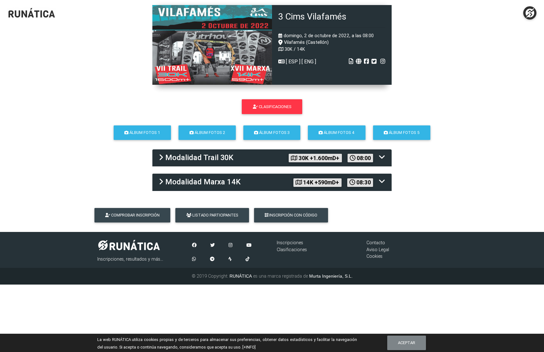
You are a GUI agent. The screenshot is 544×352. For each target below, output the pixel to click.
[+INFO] (249, 347)
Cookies (374, 256)
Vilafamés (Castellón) (306, 42)
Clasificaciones (292, 249)
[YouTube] (249, 245)
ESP (293, 61)
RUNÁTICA (241, 276)
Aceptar (406, 342)
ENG (309, 61)
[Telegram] (212, 259)
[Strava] (230, 259)
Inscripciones (290, 242)
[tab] (272, 158)
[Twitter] (212, 245)
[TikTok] (248, 259)
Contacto (375, 242)
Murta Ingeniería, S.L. (331, 276)
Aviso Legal (377, 249)
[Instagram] (231, 245)
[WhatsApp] (194, 259)
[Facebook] (194, 245)
